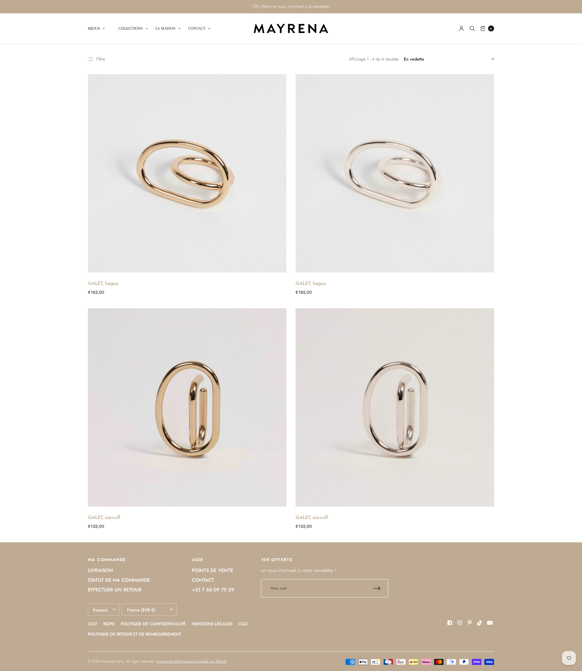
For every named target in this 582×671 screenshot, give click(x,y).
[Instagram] (460, 623)
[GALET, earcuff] (187, 407)
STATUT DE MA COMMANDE (119, 580)
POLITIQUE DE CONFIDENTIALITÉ (153, 624)
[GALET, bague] (187, 173)
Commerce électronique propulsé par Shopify (191, 661)
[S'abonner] (380, 588)
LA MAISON (166, 28)
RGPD (109, 624)
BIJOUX (94, 28)
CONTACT (196, 28)
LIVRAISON (100, 570)
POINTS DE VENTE (212, 570)
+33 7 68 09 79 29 (213, 589)
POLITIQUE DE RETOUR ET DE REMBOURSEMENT (134, 634)
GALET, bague (103, 283)
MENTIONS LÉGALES (212, 624)
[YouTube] (490, 623)
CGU (243, 624)
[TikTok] (480, 623)
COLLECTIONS (131, 28)
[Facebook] (450, 623)
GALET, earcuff (104, 517)
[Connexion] (461, 28)
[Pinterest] (470, 623)
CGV (92, 624)
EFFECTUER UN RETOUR (115, 589)
